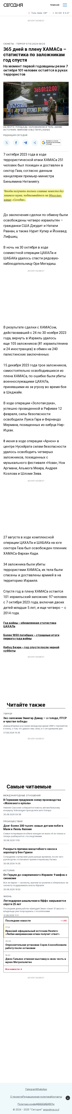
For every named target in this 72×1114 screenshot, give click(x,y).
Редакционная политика (37, 1096)
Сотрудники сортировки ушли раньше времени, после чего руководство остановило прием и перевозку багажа (33, 858)
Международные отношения (22, 795)
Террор (7, 713)
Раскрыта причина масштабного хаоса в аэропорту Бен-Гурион (30, 850)
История (9, 870)
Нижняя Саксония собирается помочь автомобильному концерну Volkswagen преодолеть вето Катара (31, 809)
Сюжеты (9, 43)
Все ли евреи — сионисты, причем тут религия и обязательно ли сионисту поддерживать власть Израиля (35, 884)
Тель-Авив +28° (39, 13)
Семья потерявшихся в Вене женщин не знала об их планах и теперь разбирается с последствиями (34, 835)
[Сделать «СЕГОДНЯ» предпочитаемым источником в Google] (51, 142)
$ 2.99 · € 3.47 (62, 13)
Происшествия (12, 821)
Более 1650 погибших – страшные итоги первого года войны (31, 636)
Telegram (30, 1089)
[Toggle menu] (65, 5)
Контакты (56, 1096)
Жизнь (7, 896)
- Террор (20, 43)
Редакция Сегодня (15, 135)
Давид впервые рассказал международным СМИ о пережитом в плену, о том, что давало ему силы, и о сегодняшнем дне (35, 727)
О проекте (16, 1096)
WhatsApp (41, 1089)
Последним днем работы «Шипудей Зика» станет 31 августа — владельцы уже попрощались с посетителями (34, 910)
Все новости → (13, 969)
